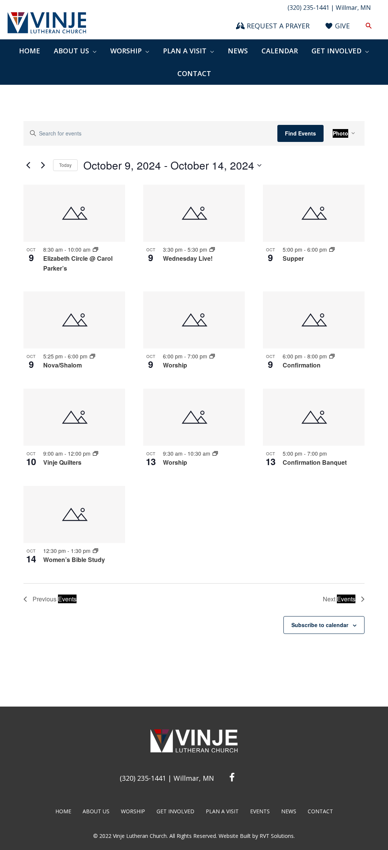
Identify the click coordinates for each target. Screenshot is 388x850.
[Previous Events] (28, 165)
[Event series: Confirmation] (332, 356)
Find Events (300, 133)
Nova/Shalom (62, 365)
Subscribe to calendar (319, 625)
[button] (369, 26)
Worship (175, 365)
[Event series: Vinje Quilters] (95, 453)
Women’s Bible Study (74, 559)
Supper (293, 258)
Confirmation (302, 365)
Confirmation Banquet (315, 462)
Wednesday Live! (188, 258)
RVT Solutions (277, 835)
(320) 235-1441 (143, 778)
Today (65, 165)
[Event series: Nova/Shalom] (92, 356)
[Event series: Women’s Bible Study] (95, 550)
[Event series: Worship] (212, 356)
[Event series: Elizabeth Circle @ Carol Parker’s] (95, 249)
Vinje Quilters (62, 462)
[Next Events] (42, 165)
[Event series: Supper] (332, 249)
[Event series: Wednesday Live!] (212, 249)
